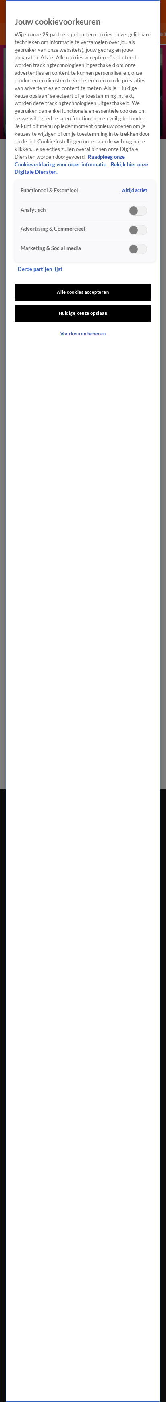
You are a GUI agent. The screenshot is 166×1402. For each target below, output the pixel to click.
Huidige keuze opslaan (83, 313)
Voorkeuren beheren (83, 333)
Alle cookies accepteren (83, 292)
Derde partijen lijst (40, 269)
